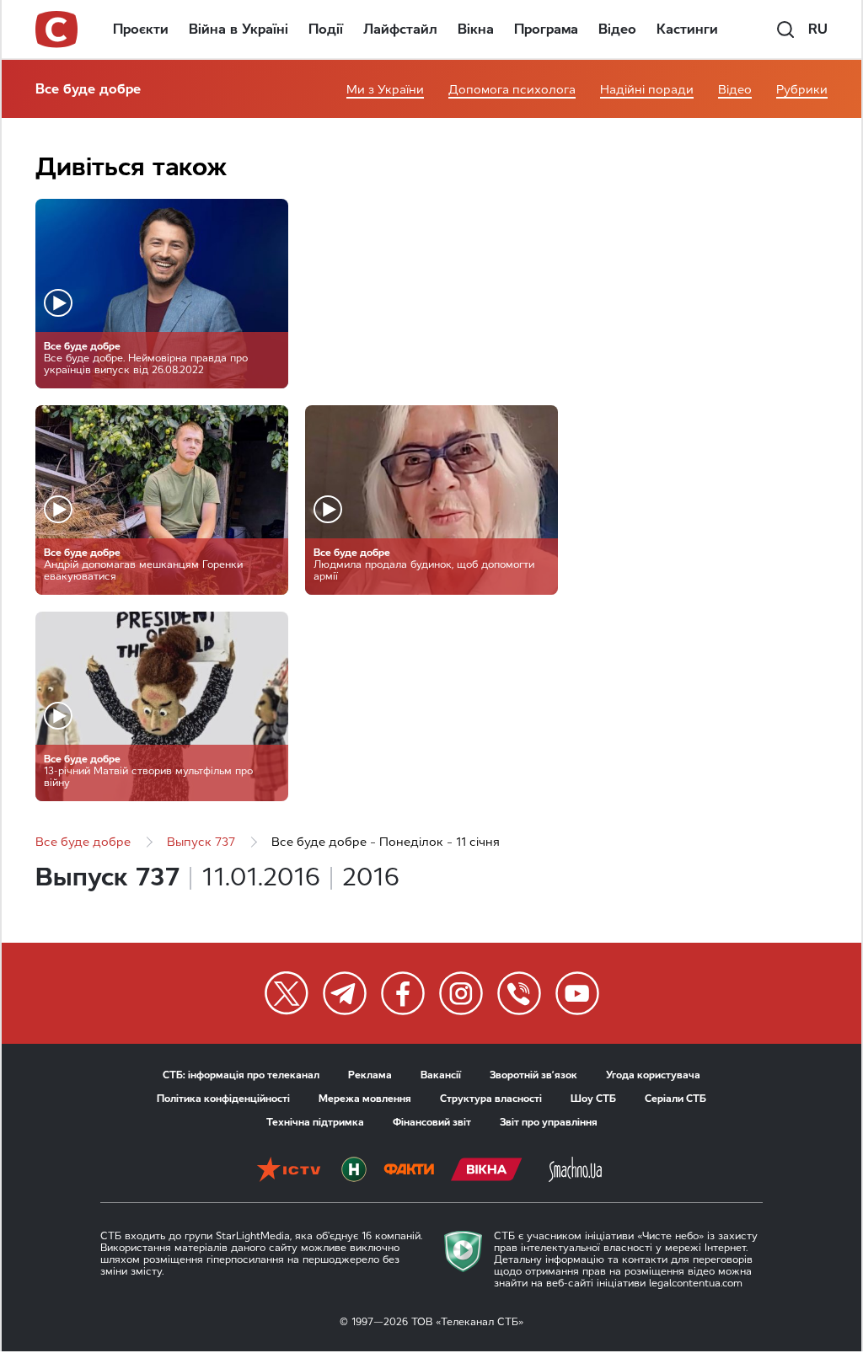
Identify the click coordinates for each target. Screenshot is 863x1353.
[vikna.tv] (487, 1171)
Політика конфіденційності (223, 1098)
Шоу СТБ (593, 1098)
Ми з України (385, 90)
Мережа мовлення (365, 1098)
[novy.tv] (354, 1171)
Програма (546, 29)
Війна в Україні (238, 29)
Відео (617, 29)
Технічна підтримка (315, 1122)
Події (325, 29)
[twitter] (286, 993)
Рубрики (802, 90)
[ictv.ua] (288, 1171)
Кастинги (687, 29)
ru (818, 29)
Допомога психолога (512, 90)
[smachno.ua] (575, 1171)
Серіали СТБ (675, 1098)
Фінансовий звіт (432, 1122)
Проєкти (141, 29)
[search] (785, 29)
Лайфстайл (400, 29)
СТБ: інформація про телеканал (241, 1075)
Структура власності (491, 1098)
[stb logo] (57, 29)
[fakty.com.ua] (408, 1171)
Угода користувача (653, 1075)
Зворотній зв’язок (533, 1075)
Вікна (476, 29)
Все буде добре (88, 89)
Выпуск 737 (201, 842)
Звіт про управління (549, 1122)
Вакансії (441, 1075)
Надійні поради (647, 90)
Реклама (370, 1075)
